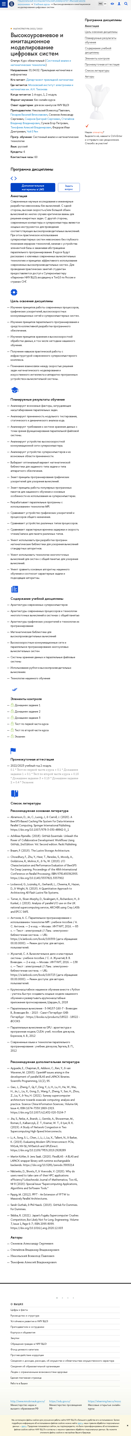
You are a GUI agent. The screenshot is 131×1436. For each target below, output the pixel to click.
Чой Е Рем (32, 131)
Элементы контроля (97, 58)
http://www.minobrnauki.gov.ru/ (28, 1401)
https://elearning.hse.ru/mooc (104, 1401)
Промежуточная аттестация (102, 64)
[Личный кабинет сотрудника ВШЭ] (119, 4)
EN (105, 4)
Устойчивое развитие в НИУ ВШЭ (29, 1321)
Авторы (89, 76)
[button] (57, 1297)
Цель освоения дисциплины (101, 32)
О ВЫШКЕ (17, 1304)
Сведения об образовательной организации (35, 1366)
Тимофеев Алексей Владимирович (31, 127)
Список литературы (97, 70)
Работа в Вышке (19, 1383)
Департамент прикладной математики (49, 80)
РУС (100, 4)
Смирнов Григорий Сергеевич (42, 119)
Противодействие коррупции (27, 1355)
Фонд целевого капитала (25, 1349)
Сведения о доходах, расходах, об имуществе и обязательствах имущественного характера (62, 1360)
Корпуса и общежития (23, 1332)
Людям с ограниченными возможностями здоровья (39, 1372)
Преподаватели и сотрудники (27, 1326)
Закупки (15, 1338)
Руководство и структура (25, 1315)
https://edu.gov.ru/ (59, 1401)
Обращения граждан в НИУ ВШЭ (29, 1343)
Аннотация (92, 26)
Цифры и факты (19, 1309)
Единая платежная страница (26, 1377)
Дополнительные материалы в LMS (33, 187)
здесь (80, 1423)
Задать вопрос (69, 187)
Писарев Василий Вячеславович (29, 114)
